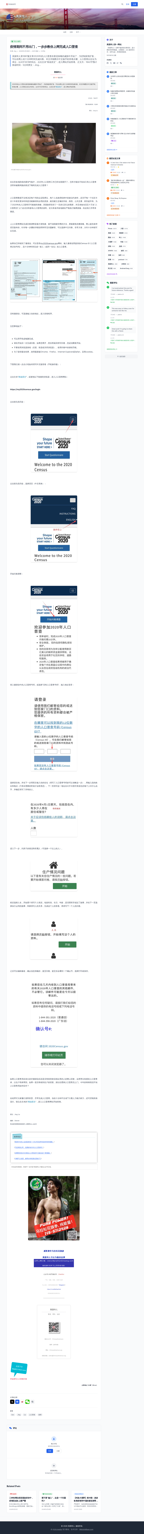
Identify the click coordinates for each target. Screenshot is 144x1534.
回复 (113, 302)
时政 (123, 242)
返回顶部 (122, 356)
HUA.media (57, 1529)
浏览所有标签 (111, 274)
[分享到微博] (22, 1402)
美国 (111, 233)
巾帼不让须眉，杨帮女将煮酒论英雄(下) (28, 1158)
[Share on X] (12, 1402)
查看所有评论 (111, 349)
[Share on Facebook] (17, 1402)
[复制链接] (32, 1402)
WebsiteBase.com (86, 1529)
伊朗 (111, 246)
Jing (18, 1415)
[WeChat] (121, 63)
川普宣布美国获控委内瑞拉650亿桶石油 (123, 106)
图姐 (111, 237)
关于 (77, 32)
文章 (71, 32)
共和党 (125, 264)
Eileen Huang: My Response (118, 198)
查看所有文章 (111, 150)
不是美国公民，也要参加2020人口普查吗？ (29, 1147)
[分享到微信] (27, 1402)
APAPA (112, 251)
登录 (127, 4)
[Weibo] (117, 63)
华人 (122, 237)
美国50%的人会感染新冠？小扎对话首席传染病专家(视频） (34, 1142)
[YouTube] (114, 63)
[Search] (122, 4)
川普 (124, 228)
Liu (25, 1415)
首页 (64, 32)
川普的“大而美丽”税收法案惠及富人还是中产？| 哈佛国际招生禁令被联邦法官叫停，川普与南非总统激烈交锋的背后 (122, 300)
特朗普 (123, 233)
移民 (124, 251)
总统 (122, 246)
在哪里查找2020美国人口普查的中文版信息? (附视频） (33, 1153)
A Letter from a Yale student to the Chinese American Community (122, 164)
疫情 (39, 1415)
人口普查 (32, 1415)
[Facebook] (108, 63)
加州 (121, 255)
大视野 (112, 242)
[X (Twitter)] (111, 63)
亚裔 (111, 259)
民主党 (112, 268)
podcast (123, 259)
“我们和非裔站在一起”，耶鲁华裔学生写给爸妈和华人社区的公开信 (122, 181)
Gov (12, 1415)
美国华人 (112, 264)
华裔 (111, 255)
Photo (112, 228)
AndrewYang (126, 268)
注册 (134, 4)
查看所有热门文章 (112, 215)
